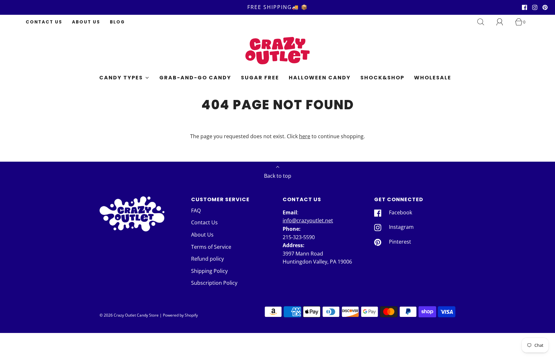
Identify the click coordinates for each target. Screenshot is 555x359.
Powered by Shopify (180, 315)
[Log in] (503, 22)
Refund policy (207, 258)
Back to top (277, 175)
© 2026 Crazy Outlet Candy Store (129, 315)
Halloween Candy (320, 77)
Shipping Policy (209, 270)
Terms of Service (211, 246)
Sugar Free (260, 77)
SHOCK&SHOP (382, 77)
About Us (86, 22)
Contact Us (44, 22)
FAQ (196, 210)
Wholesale (432, 77)
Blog (117, 22)
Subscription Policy (214, 282)
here (304, 136)
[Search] (484, 22)
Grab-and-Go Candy (195, 77)
